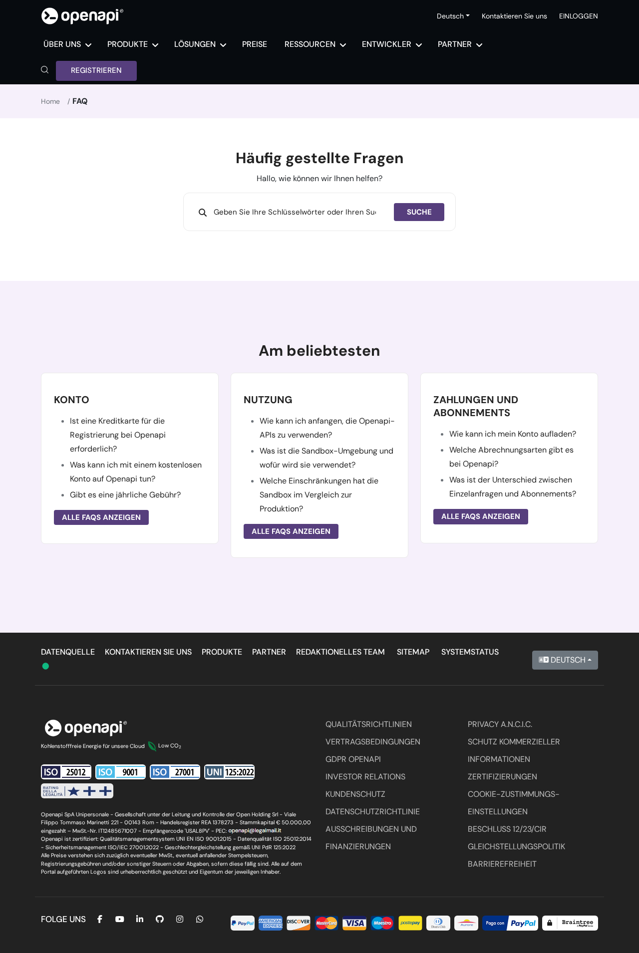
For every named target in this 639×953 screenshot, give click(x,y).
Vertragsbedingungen (372, 741)
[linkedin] (140, 919)
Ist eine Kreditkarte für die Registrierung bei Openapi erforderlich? (118, 435)
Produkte (222, 652)
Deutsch (567, 660)
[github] (160, 919)
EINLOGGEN (578, 15)
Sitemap (413, 652)
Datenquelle (68, 652)
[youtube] (120, 919)
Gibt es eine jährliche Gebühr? (125, 494)
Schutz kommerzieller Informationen (514, 750)
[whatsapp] (200, 919)
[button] (44, 71)
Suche (419, 212)
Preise (254, 44)
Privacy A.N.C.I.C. (500, 724)
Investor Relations (365, 776)
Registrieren (96, 70)
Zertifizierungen (502, 776)
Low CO (169, 745)
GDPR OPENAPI (353, 759)
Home (50, 101)
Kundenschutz (355, 794)
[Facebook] (100, 919)
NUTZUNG (268, 399)
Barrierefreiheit (502, 864)
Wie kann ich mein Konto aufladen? (512, 434)
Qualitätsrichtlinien (368, 724)
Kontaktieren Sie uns (514, 15)
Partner (269, 652)
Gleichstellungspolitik (516, 846)
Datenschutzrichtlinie (372, 811)
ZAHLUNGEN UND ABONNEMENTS (475, 406)
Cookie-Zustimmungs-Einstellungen (514, 803)
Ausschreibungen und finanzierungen (371, 838)
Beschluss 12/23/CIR (507, 829)
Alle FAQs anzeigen (101, 517)
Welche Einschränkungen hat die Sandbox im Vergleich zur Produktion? (319, 495)
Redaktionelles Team (340, 652)
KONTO (71, 399)
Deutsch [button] (450, 15)
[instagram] (180, 919)
